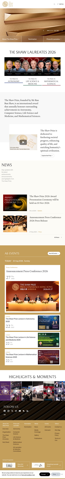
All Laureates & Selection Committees (17, 449)
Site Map (57, 430)
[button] (23, 142)
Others (57, 423)
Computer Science (16, 433)
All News (56, 237)
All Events (48, 427)
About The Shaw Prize (6, 424)
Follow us (11, 406)
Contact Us (58, 427)
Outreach (47, 430)
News (36, 427)
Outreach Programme (8, 460)
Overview (5, 429)
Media (36, 423)
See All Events (53, 253)
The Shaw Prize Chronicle (6, 437)
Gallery (36, 435)
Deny (54, 474)
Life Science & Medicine (17, 438)
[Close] (62, 474)
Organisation (7, 432)
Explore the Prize (46, 155)
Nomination (32, 39)
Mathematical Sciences (17, 443)
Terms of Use (57, 439)
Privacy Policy (57, 434)
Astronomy (16, 429)
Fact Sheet (6, 442)
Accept (43, 474)
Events (47, 423)
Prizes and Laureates (16, 424)
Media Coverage (37, 431)
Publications (38, 438)
